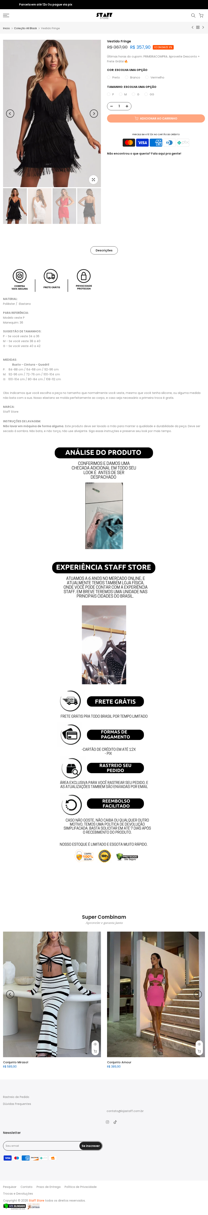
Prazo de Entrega (49, 1187)
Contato (26, 1187)
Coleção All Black (25, 28)
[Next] (94, 113)
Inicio (6, 28)
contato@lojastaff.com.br (125, 1111)
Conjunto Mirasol (15, 1062)
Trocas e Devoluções (18, 1194)
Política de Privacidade (81, 1187)
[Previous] (10, 113)
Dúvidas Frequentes (17, 1104)
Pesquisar (9, 1187)
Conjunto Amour (119, 1062)
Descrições (104, 250)
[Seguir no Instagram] (107, 1122)
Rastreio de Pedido (16, 1097)
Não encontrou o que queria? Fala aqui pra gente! (144, 153)
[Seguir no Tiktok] (115, 1122)
